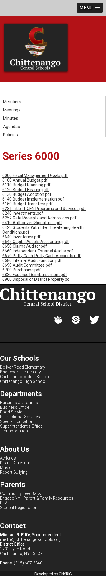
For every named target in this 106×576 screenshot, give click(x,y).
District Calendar (15, 462)
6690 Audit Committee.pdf (27, 265)
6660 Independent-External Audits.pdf (37, 251)
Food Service (12, 412)
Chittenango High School (23, 381)
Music (5, 467)
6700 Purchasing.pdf (21, 270)
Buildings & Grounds (19, 402)
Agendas (11, 126)
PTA (4, 502)
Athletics (8, 458)
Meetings (12, 110)
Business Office (14, 407)
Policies (10, 134)
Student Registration (18, 507)
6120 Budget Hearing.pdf (25, 189)
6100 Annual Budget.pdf (25, 180)
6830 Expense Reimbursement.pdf (34, 274)
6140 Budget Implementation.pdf (33, 199)
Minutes (10, 118)
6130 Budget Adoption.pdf (27, 194)
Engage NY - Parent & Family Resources (36, 498)
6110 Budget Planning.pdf (26, 185)
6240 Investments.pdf (22, 213)
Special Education (16, 421)
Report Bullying (14, 472)
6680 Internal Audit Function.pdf (32, 260)
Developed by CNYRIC (53, 574)
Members (12, 101)
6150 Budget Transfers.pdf (27, 203)
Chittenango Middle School (25, 376)
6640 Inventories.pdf (21, 236)
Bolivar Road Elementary (22, 367)
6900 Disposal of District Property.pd (35, 279)
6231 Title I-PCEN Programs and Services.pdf (44, 208)
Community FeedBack (20, 493)
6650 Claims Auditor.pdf (24, 246)
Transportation (14, 431)
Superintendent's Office (21, 426)
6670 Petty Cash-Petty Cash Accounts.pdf (41, 255)
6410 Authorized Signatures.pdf (32, 222)
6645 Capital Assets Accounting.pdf (35, 241)
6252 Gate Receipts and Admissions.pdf (39, 218)
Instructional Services (20, 416)
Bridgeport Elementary (20, 372)
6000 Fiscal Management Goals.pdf (35, 175)
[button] (90, 8)
